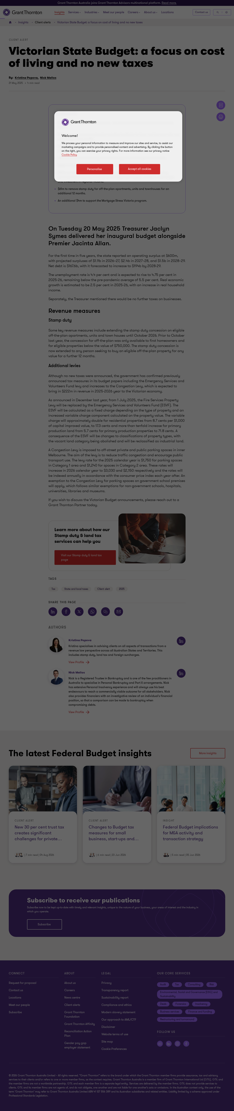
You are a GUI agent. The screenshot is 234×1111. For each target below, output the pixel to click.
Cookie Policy (69, 154)
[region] (118, 146)
